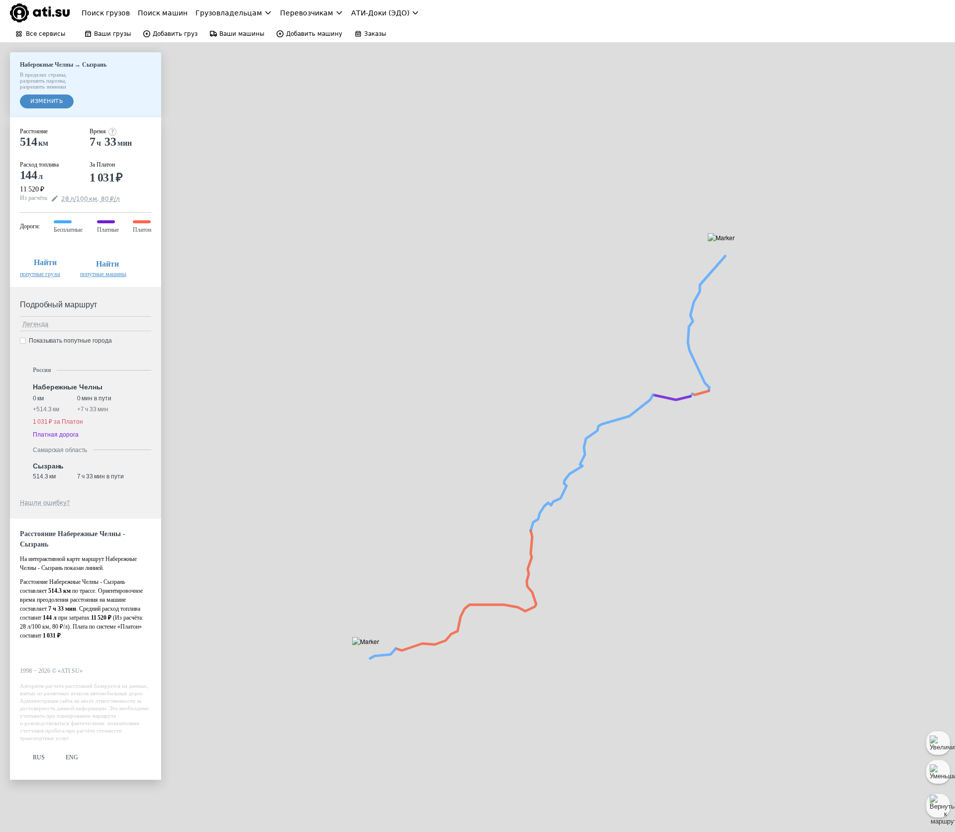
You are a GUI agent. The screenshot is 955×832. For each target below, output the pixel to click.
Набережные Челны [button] (67, 387)
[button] (724, 249)
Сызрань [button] (48, 465)
